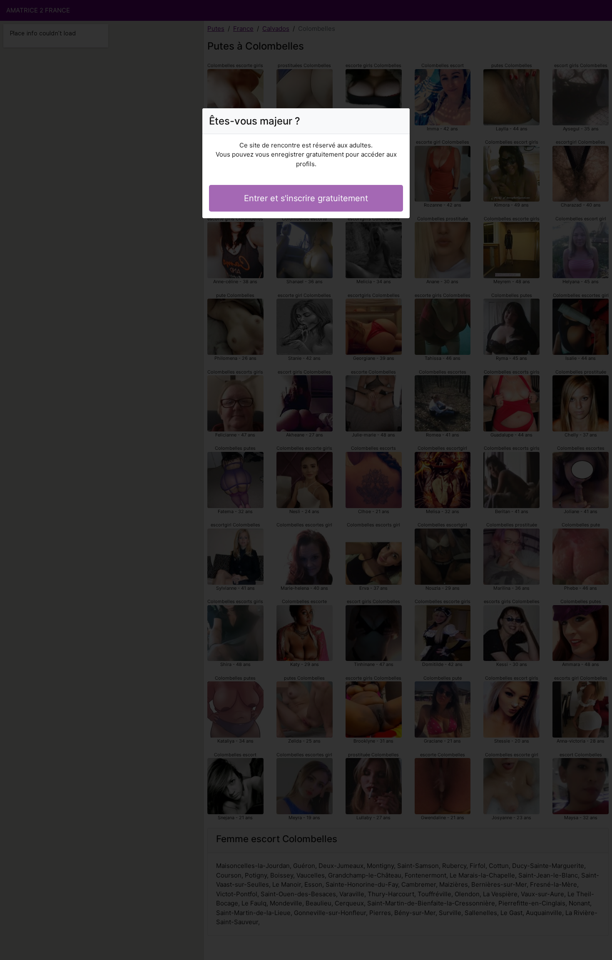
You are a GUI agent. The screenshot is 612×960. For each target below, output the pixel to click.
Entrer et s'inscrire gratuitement (306, 198)
